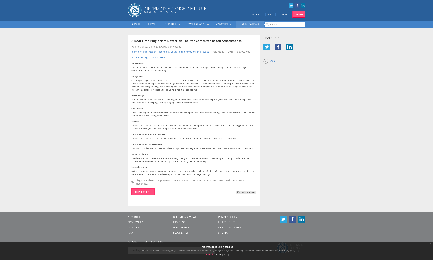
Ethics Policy (226, 222)
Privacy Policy (227, 217)
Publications (250, 24)
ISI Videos (179, 222)
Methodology (137, 96)
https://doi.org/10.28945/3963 (148, 57)
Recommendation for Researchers (147, 145)
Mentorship (181, 228)
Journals (170, 24)
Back (271, 61)
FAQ (270, 14)
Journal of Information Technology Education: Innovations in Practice (170, 52)
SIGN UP (298, 14)
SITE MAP (223, 233)
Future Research (139, 167)
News (151, 24)
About (136, 24)
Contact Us (257, 14)
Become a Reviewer (185, 217)
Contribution (137, 109)
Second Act (180, 233)
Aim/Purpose (137, 64)
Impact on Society (139, 154)
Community (223, 24)
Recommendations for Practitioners (148, 135)
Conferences (197, 24)
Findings (135, 122)
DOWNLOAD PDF (143, 191)
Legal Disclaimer (229, 228)
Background (137, 77)
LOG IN (283, 14)
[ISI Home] (179, 10)
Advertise (134, 217)
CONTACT (133, 228)
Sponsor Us (135, 222)
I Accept (208, 254)
